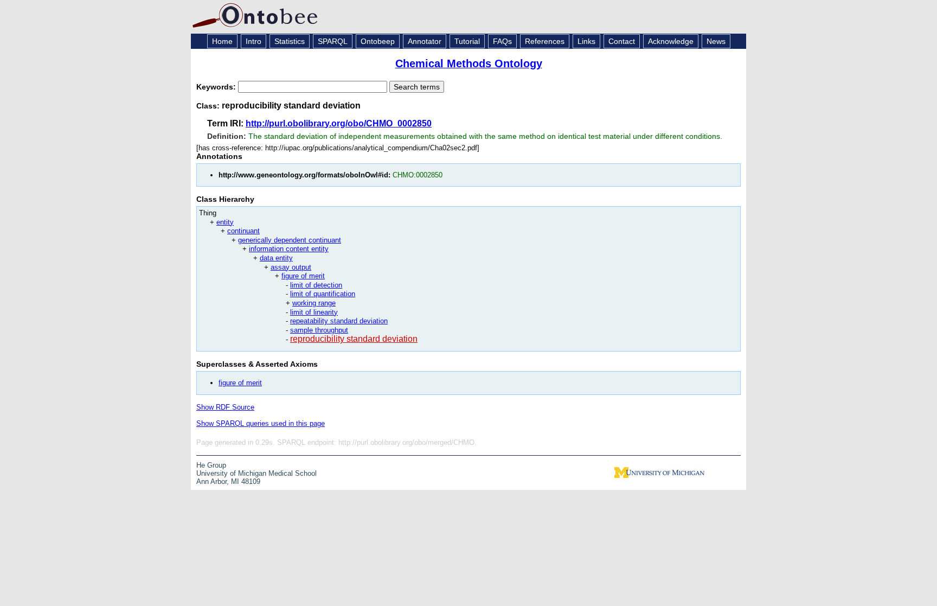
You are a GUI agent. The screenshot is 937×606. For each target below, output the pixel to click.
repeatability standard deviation (339, 321)
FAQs (502, 41)
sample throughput (319, 330)
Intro (253, 41)
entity (225, 222)
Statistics (289, 41)
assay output (291, 267)
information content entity (289, 249)
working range (314, 303)
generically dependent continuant (289, 240)
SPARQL (333, 41)
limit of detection (316, 285)
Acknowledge (671, 41)
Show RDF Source (225, 407)
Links (586, 41)
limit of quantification (322, 294)
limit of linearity (314, 312)
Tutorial (467, 41)
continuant (243, 231)
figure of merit (303, 276)
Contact (621, 41)
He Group (211, 465)
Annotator (424, 41)
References (544, 41)
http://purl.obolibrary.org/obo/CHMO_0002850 (339, 123)
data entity (276, 258)
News (716, 41)
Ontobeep (378, 41)
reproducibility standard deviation (354, 338)
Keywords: (217, 86)
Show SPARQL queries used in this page (260, 423)
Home (222, 41)
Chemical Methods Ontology (468, 63)
